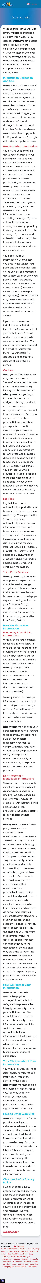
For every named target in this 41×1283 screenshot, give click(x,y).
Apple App (33, 1264)
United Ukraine (13, 1251)
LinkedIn (25, 1259)
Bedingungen (8, 1266)
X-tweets (34, 1259)
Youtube (17, 1259)
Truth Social (17, 1261)
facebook (7, 1261)
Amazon (6, 1256)
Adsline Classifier (31, 1261)
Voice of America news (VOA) (14, 1249)
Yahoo (19, 1256)
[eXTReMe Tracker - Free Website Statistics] (2, 1280)
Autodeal (7, 1264)
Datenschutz (21, 1266)
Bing (13, 1256)
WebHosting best (20, 1254)
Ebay (31, 1254)
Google (26, 1256)
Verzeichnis (32, 1266)
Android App (23, 1264)
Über (14, 1264)
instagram (7, 1259)
